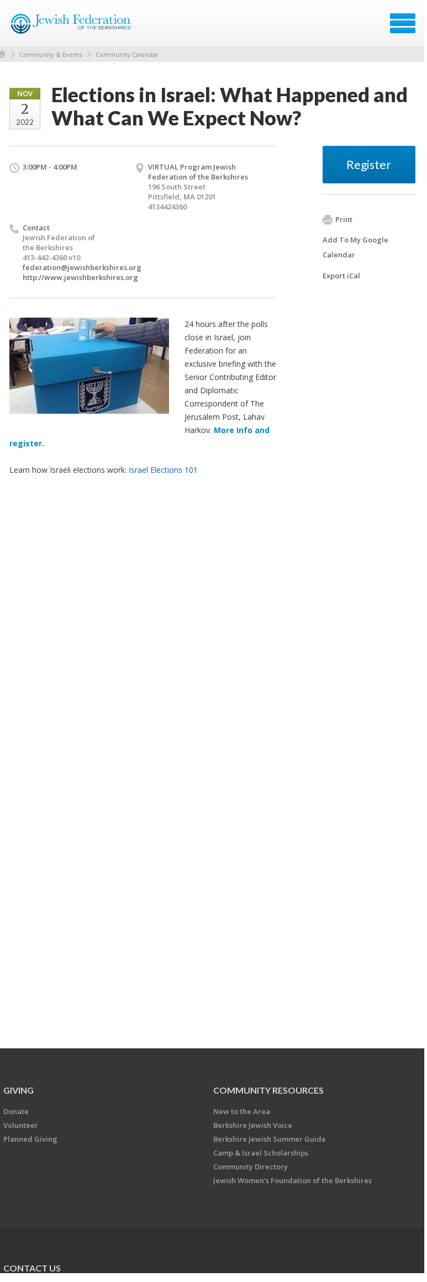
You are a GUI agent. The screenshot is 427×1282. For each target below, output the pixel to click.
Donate (16, 1111)
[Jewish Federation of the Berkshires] (71, 27)
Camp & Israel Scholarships (260, 1153)
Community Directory (250, 1167)
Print (343, 219)
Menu (402, 23)
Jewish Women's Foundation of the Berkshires (292, 1180)
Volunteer (20, 1125)
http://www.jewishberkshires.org (80, 277)
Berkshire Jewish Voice (252, 1125)
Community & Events (50, 54)
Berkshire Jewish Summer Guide (269, 1139)
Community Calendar (127, 54)
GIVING (18, 1090)
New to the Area (241, 1111)
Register (368, 164)
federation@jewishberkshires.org (82, 267)
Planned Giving (30, 1139)
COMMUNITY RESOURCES (268, 1090)
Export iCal (341, 276)
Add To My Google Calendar (355, 247)
